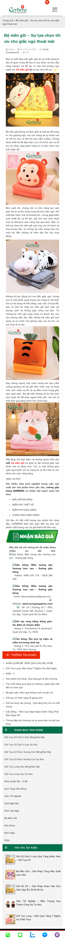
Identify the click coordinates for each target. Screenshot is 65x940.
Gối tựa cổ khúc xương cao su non (24, 759)
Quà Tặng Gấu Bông (15, 788)
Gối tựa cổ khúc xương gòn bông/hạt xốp (27, 752)
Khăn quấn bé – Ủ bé (16, 781)
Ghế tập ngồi (11, 810)
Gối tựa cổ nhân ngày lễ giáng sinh (24, 697)
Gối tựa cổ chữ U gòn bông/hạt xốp (24, 737)
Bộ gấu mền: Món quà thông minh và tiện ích (29, 692)
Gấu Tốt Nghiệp (12, 796)
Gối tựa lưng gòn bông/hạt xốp (22, 766)
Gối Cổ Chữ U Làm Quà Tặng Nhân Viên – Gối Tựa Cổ (38, 858)
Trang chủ (7, 20)
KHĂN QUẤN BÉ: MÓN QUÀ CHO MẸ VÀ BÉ (29, 663)
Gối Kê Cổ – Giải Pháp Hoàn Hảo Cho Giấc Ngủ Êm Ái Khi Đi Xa (38, 888)
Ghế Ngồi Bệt (11, 803)
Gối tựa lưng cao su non (18, 774)
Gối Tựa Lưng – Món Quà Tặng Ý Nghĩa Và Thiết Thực (38, 918)
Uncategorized (12, 52)
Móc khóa (9, 825)
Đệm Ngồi (9, 833)
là (24, 69)
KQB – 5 (10, 673)
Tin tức (45, 49)
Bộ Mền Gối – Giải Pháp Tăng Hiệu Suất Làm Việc (38, 873)
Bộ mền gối (10, 818)
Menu (55, 10)
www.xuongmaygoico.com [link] (37, 603)
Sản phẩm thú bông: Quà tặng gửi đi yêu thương (31, 678)
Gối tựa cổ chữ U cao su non (21, 744)
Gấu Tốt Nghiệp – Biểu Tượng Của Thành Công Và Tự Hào (38, 903)
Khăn (7, 840)
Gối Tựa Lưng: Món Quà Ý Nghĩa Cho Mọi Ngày (31, 668)
